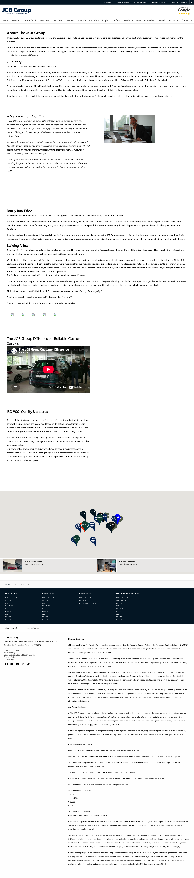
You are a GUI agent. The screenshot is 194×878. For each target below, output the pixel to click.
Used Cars (48, 594)
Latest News (141, 2)
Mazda (8, 619)
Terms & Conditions (12, 650)
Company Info (11, 628)
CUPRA (8, 600)
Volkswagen (11, 598)
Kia (6, 603)
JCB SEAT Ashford (127, 561)
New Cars (11, 594)
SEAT (7, 614)
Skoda (8, 617)
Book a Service (123, 2)
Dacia (8, 609)
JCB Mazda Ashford (33, 561)
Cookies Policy (10, 657)
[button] (94, 526)
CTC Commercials (87, 603)
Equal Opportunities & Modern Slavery (19, 655)
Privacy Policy (9, 652)
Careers (107, 2)
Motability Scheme (128, 594)
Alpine (8, 611)
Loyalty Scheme (159, 2)
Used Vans (85, 594)
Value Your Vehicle (179, 2)
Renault (9, 606)
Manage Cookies (32, 628)
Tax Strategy (9, 659)
